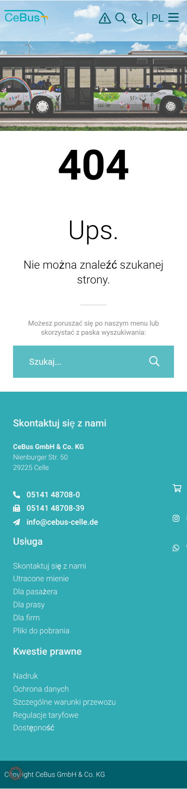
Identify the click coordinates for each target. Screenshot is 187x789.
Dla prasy (29, 604)
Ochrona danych (41, 689)
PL (157, 18)
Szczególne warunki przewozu (64, 702)
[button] (15, 773)
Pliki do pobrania (41, 631)
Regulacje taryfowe (46, 715)
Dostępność (33, 727)
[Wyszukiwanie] (154, 361)
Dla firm (26, 618)
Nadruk (25, 676)
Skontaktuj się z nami (49, 566)
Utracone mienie (41, 578)
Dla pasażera (35, 591)
